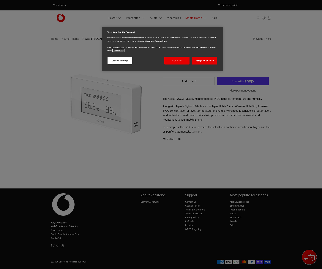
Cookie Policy (118, 50)
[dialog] (162, 49)
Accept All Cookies (204, 60)
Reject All (177, 60)
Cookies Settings (120, 60)
